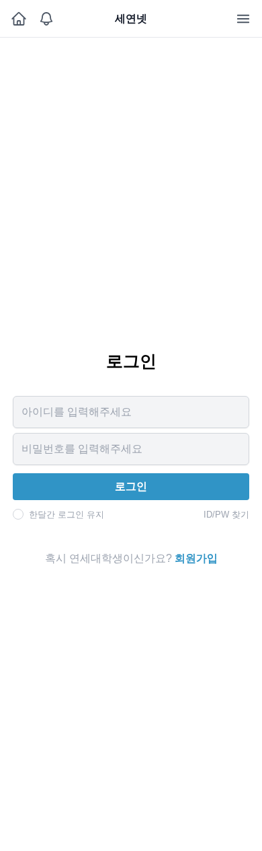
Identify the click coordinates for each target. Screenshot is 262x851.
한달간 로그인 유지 (66, 515)
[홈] (18, 18)
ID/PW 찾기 (226, 515)
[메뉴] (243, 18)
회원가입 (196, 558)
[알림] (46, 18)
